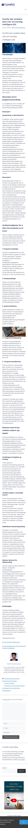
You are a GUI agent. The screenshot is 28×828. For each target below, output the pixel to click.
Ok (23, 822)
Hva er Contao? (9, 683)
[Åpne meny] (25, 9)
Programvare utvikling (11, 678)
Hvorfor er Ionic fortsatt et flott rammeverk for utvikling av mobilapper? (13, 688)
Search (4, 768)
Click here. (21, 759)
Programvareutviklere (9, 681)
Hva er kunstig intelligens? (11, 642)
